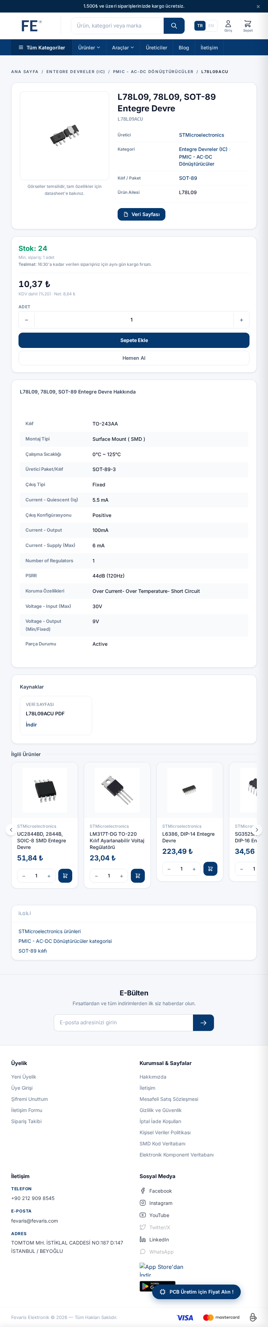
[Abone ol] (203, 1023)
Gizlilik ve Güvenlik (161, 1110)
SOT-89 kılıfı (32, 951)
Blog (184, 47)
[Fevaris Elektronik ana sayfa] (31, 26)
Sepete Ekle (134, 340)
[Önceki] (11, 829)
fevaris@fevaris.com (34, 1221)
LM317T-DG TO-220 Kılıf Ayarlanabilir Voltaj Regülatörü (117, 840)
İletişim (209, 47)
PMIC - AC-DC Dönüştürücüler (196, 160)
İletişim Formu (26, 1110)
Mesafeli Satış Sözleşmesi (169, 1099)
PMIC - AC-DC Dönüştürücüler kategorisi (65, 941)
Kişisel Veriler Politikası (165, 1132)
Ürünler (86, 47)
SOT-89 (188, 178)
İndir (31, 725)
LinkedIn (159, 1239)
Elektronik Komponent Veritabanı (177, 1155)
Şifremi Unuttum (29, 1099)
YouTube (159, 1215)
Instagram (160, 1203)
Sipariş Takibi (26, 1121)
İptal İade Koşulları (160, 1121)
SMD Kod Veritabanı (162, 1143)
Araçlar (120, 47)
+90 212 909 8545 (32, 1198)
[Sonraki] (256, 829)
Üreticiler (156, 47)
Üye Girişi (21, 1088)
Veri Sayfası (146, 214)
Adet (24, 306)
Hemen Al (134, 358)
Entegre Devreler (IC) (203, 149)
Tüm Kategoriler (46, 47)
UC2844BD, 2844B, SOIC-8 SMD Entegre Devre (41, 840)
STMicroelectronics (201, 135)
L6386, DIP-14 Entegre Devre (188, 837)
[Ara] (174, 26)
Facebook (160, 1191)
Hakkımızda (153, 1077)
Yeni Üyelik (23, 1077)
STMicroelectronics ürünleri (49, 931)
